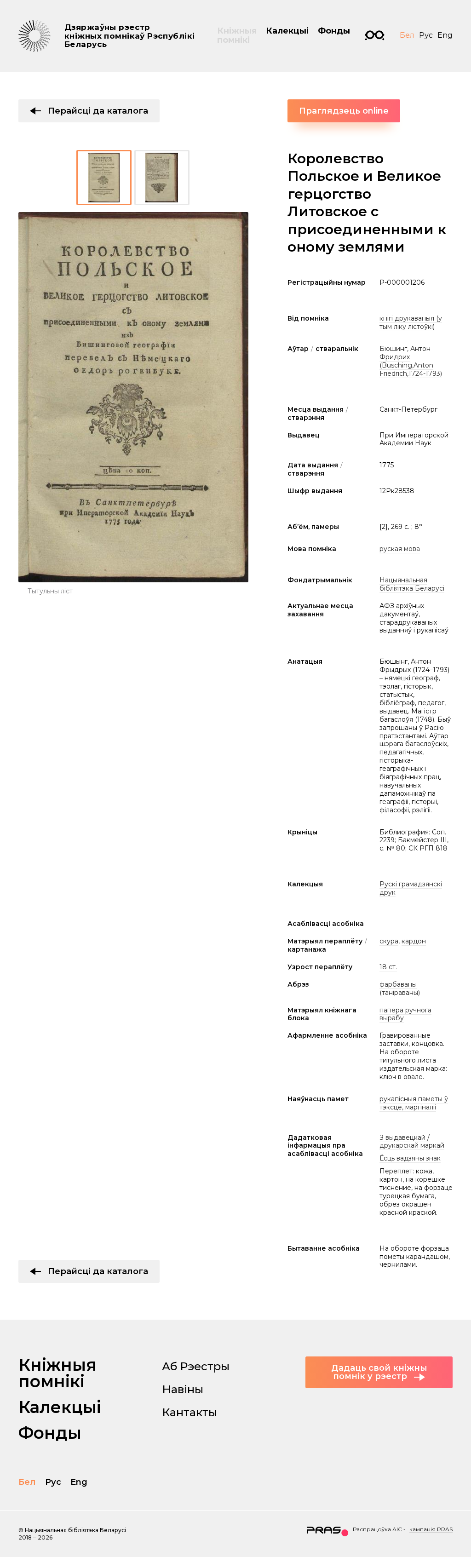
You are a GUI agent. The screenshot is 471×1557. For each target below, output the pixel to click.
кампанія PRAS (431, 1529)
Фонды (334, 31)
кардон (414, 941)
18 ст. (388, 967)
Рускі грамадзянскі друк (410, 888)
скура (388, 941)
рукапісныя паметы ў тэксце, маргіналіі (413, 1103)
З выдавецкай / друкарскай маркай (411, 1141)
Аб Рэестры (196, 1366)
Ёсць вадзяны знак (410, 1158)
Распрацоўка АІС (377, 1529)
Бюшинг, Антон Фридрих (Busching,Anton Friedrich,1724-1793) (410, 361)
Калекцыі (287, 31)
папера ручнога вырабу (405, 1014)
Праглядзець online (344, 111)
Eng (445, 35)
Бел (407, 35)
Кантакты (189, 1412)
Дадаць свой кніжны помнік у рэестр (379, 1372)
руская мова (399, 549)
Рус (426, 35)
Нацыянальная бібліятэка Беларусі (411, 584)
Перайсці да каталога (98, 111)
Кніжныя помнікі (237, 35)
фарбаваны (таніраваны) (399, 988)
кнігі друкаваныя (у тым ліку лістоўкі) (410, 322)
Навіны (182, 1389)
